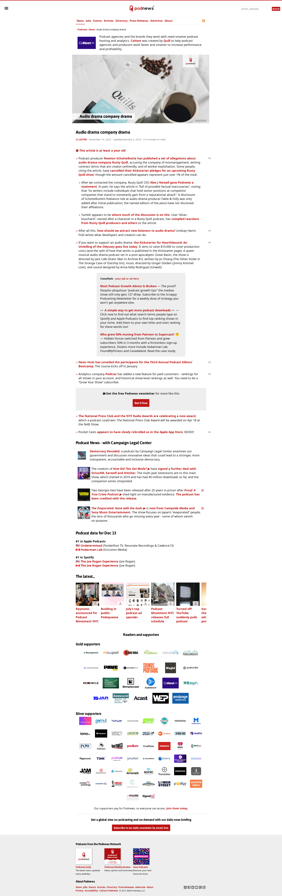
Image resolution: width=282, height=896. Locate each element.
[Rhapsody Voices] (101, 776)
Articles (109, 21)
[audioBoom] (151, 689)
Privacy (79, 890)
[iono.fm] (85, 738)
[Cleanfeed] (133, 788)
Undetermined (91, 545)
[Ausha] (196, 738)
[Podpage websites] (180, 704)
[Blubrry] (164, 763)
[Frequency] (101, 738)
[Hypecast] (85, 763)
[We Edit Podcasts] (161, 704)
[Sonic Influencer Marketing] (149, 776)
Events (97, 21)
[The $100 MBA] (131, 659)
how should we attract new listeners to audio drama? (136, 231)
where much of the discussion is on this (141, 215)
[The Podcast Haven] (180, 738)
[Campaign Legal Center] (82, 455)
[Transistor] (164, 776)
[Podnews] (131, 9)
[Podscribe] (190, 674)
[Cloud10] (170, 659)
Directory (122, 21)
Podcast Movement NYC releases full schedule (162, 615)
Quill (167, 41)
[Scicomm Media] (131, 674)
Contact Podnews (108, 890)
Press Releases (139, 21)
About (168, 21)
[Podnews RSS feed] (203, 20)
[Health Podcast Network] (180, 763)
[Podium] (133, 751)
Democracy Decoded (104, 451)
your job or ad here (127, 278)
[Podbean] (151, 659)
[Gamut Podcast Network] (101, 726)
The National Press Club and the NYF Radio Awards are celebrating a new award (137, 416)
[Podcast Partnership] (117, 788)
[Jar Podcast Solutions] (101, 704)
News (80, 21)
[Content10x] (101, 788)
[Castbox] (164, 738)
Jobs (88, 21)
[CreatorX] (85, 788)
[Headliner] (196, 763)
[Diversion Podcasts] (196, 776)
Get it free (141, 403)
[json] (201, 888)
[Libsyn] (190, 689)
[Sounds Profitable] (151, 674)
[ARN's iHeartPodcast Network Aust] (180, 751)
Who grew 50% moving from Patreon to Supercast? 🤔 (139, 334)
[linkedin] (193, 888)
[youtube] (197, 888)
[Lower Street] (164, 788)
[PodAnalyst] (101, 751)
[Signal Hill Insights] (149, 801)
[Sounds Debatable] (149, 726)
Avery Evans (200, 120)
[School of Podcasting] (149, 788)
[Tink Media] (101, 763)
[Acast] (141, 704)
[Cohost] (170, 689)
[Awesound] (121, 704)
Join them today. (177, 808)
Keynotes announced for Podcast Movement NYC (87, 615)
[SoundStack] (149, 763)
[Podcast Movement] (149, 738)
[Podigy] (180, 788)
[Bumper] (117, 726)
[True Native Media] (164, 726)
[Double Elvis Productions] (180, 776)
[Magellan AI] (196, 726)
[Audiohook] (91, 674)
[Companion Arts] (164, 751)
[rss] (204, 888)
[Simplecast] (131, 689)
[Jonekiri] (133, 763)
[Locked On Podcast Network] (133, 738)
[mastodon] (186, 888)
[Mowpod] (111, 659)
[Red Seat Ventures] (196, 751)
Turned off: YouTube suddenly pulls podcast (186, 615)
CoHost (136, 41)
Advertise (156, 21)
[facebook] (189, 888)
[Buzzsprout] (91, 659)
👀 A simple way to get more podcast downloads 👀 (137, 310)
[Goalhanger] (133, 726)
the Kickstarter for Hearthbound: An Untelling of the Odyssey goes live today (132, 245)
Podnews (82, 29)
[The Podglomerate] (190, 659)
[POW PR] (85, 751)
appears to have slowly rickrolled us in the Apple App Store (140, 432)
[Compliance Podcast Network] (117, 738)
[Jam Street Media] (85, 776)
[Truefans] (149, 751)
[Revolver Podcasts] (133, 801)
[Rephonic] (117, 776)
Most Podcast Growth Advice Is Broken (128, 286)
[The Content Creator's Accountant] (111, 689)
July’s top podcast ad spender (134, 613)
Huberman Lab (91, 550)
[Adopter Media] (196, 788)
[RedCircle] (91, 689)
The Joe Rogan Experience (99, 561)
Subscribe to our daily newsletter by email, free (141, 827)
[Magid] (170, 674)
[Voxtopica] (117, 751)
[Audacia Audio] (85, 726)
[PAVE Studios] (111, 674)
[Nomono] (180, 726)
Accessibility (91, 890)
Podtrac (111, 374)
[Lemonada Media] (133, 776)
